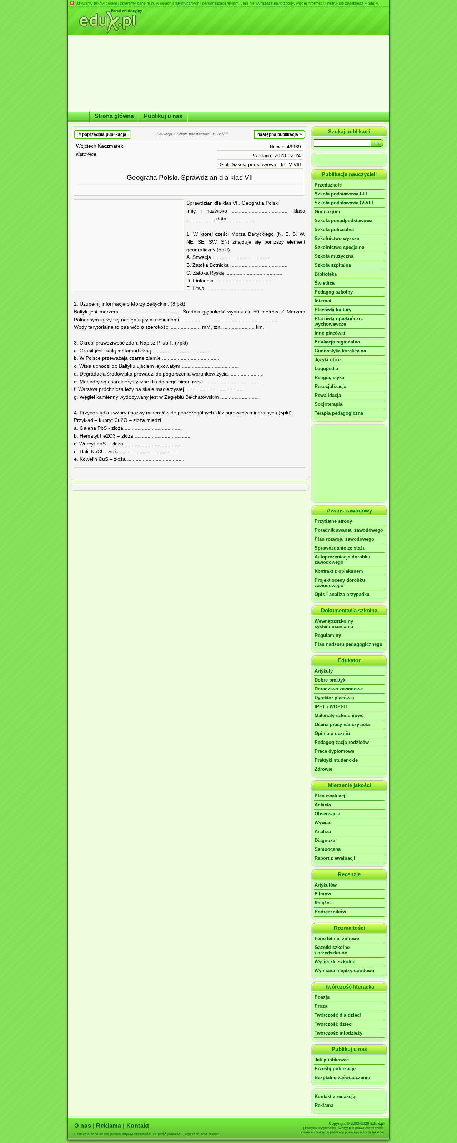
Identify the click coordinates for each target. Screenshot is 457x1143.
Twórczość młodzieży (338, 1033)
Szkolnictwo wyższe (337, 238)
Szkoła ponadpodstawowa (343, 220)
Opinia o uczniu (332, 733)
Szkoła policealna (334, 229)
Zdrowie (323, 769)
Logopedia (326, 368)
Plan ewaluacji (331, 795)
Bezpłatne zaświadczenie (342, 1077)
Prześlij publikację (335, 1068)
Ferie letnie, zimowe (337, 938)
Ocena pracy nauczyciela (342, 724)
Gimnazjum (327, 211)
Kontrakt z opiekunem (339, 571)
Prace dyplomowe (334, 751)
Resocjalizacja (330, 386)
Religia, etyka (329, 377)
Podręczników (330, 911)
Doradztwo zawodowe (339, 689)
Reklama (324, 1105)
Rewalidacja (328, 395)
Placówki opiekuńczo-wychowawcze (339, 321)
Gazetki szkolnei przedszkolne (332, 950)
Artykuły (324, 671)
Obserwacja (327, 813)
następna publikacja (279, 134)
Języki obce (328, 359)
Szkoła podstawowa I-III (341, 194)
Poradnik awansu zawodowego (349, 530)
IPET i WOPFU (331, 706)
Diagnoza (325, 840)
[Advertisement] (128, 245)
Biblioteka (326, 274)
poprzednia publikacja (102, 134)
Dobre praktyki (331, 680)
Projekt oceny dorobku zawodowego (340, 582)
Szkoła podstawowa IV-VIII (344, 202)
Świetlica (325, 283)
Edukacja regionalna (337, 342)
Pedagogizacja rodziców (342, 742)
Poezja (322, 997)
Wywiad (323, 822)
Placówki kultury (333, 309)
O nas (82, 1126)
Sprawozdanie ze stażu (340, 548)
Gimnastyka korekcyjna (340, 350)
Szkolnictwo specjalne (339, 247)
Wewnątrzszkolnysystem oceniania (334, 623)
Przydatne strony (333, 521)
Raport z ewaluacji (335, 858)
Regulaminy (328, 635)
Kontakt (137, 1126)
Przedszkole (328, 185)
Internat (323, 300)
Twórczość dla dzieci (338, 1015)
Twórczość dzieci (334, 1024)
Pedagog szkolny (334, 292)
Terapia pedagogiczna (339, 413)
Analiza (323, 831)
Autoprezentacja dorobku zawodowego (342, 559)
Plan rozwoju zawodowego (344, 539)
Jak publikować (332, 1059)
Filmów (323, 894)
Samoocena (328, 849)
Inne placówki (330, 333)
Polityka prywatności (320, 1128)
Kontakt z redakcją (335, 1096)
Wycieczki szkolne (335, 961)
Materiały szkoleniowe (339, 715)
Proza (321, 1006)
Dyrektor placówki (334, 697)
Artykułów (326, 885)
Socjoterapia (328, 404)
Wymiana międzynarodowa (344, 970)
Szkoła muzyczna (334, 256)
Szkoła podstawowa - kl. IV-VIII (266, 164)
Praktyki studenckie (336, 760)
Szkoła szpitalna (333, 265)
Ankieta (323, 804)
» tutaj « (371, 3)
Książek (323, 902)
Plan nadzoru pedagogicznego (348, 644)
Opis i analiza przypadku (342, 594)
